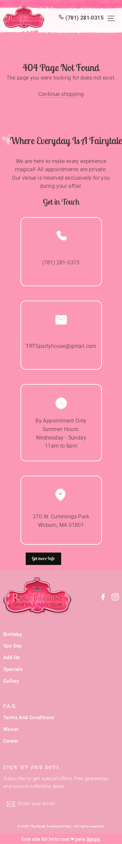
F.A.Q (9, 706)
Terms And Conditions (28, 717)
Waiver (11, 729)
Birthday (12, 634)
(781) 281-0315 (84, 18)
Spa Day (12, 646)
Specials (13, 669)
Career (10, 741)
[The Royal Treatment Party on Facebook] (103, 596)
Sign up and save (31, 767)
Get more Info (43, 558)
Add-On (11, 657)
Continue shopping (61, 94)
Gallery (11, 681)
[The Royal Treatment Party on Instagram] (115, 596)
